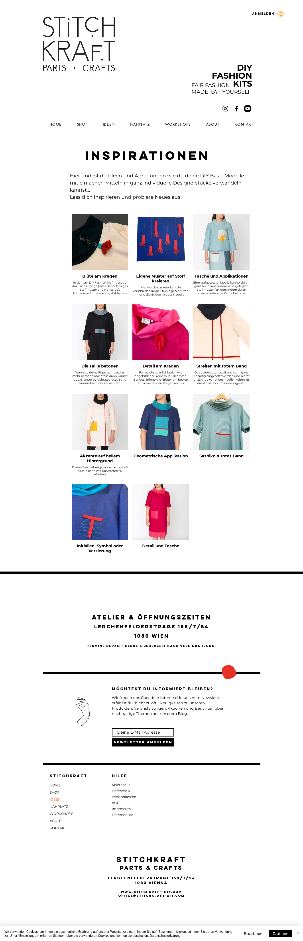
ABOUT (56, 821)
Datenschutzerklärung (165, 935)
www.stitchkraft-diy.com (151, 892)
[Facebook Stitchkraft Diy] (236, 108)
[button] (281, 14)
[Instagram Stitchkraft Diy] (225, 108)
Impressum (121, 809)
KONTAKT (58, 828)
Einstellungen (253, 933)
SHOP (55, 792)
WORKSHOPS (61, 814)
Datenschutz (122, 815)
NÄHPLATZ (59, 806)
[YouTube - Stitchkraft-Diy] (247, 108)
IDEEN (55, 799)
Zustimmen (281, 933)
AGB (115, 803)
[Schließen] (297, 933)
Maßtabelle (121, 785)
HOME (55, 785)
